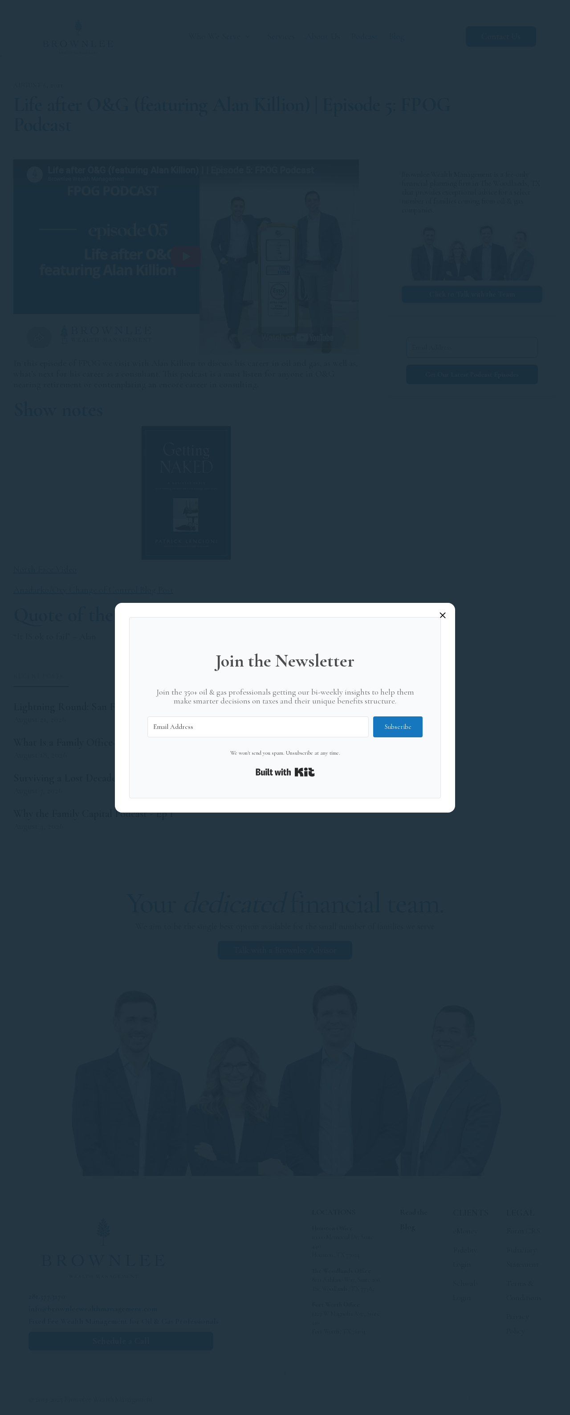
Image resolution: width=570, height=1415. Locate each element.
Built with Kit (285, 772)
